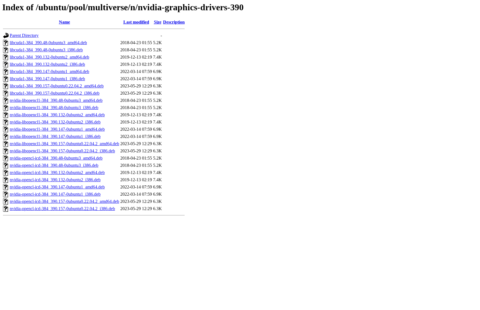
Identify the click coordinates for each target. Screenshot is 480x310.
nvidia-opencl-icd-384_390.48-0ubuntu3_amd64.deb (56, 158)
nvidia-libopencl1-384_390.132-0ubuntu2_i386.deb (55, 122)
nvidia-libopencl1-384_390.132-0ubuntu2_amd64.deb (57, 114)
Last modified (136, 22)
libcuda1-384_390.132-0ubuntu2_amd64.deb (49, 57)
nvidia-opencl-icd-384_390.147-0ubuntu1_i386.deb (55, 194)
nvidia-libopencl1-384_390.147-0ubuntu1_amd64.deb (57, 129)
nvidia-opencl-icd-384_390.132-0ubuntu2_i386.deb (55, 179)
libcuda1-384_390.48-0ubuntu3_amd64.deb (48, 42)
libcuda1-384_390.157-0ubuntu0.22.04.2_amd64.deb (57, 86)
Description (174, 22)
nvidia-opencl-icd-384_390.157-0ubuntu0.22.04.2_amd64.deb (64, 201)
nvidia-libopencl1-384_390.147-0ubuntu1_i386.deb (55, 136)
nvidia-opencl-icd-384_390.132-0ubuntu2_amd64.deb (57, 172)
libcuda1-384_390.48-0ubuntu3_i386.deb (46, 49)
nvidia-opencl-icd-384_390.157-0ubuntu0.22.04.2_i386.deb (62, 208)
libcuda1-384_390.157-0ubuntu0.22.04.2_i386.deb (54, 93)
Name (64, 22)
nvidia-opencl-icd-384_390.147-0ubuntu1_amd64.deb (57, 187)
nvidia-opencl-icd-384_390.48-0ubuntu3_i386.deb (54, 165)
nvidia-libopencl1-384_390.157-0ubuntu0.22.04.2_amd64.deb (64, 143)
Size (157, 22)
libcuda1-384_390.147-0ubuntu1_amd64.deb (49, 71)
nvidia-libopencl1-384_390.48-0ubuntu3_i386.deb (54, 107)
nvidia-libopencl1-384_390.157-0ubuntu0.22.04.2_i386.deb (62, 150)
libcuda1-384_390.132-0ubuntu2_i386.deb (47, 64)
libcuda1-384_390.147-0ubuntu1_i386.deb (47, 78)
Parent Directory (24, 35)
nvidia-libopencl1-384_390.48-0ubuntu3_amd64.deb (56, 100)
